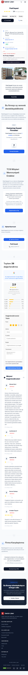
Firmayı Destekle (14, 151)
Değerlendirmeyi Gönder (14, 368)
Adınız (7, 329)
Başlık (7, 342)
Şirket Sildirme (4, 624)
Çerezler (23, 665)
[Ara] (21, 2)
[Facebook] (17, 668)
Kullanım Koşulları (15, 665)
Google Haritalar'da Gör (11, 48)
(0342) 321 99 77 (9, 39)
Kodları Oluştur (15, 598)
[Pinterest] (24, 668)
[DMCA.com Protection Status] (7, 668)
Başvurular (4, 637)
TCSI (2, 646)
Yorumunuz (8, 349)
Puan (7, 322)
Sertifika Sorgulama (6, 626)
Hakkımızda (4, 643)
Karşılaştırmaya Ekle (14, 568)
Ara (21, 20)
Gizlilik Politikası (6, 665)
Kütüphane (4, 654)
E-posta (8, 335)
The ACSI (3, 656)
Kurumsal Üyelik (5, 635)
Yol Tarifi (8, 20)
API (2, 648)
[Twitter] (14, 668)
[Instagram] (20, 668)
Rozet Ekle (14, 97)
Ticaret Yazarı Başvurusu (7, 632)
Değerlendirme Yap (14, 210)
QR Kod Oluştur (15, 239)
